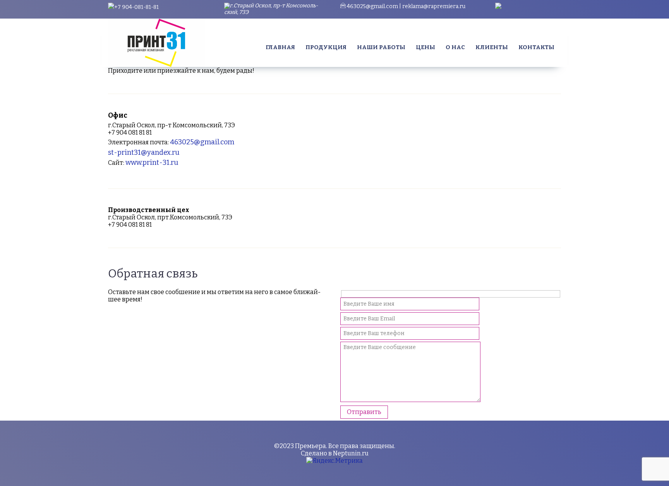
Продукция (326, 47)
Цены (425, 47)
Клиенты (491, 47)
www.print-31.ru (151, 162)
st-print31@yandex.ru (144, 152)
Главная (280, 47)
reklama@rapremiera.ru (433, 6)
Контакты (536, 47)
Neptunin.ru (351, 453)
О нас (455, 47)
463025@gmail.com (372, 6)
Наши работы (381, 47)
